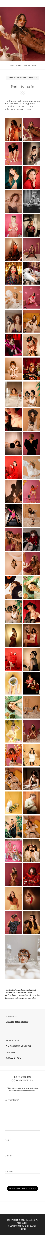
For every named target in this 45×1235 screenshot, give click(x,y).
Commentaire (12, 1099)
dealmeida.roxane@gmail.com (22, 995)
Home (11, 65)
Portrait (24, 1021)
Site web (9, 1171)
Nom (7, 1139)
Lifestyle (10, 1021)
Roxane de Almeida (18, 78)
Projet (19, 65)
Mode (17, 1021)
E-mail (8, 1155)
